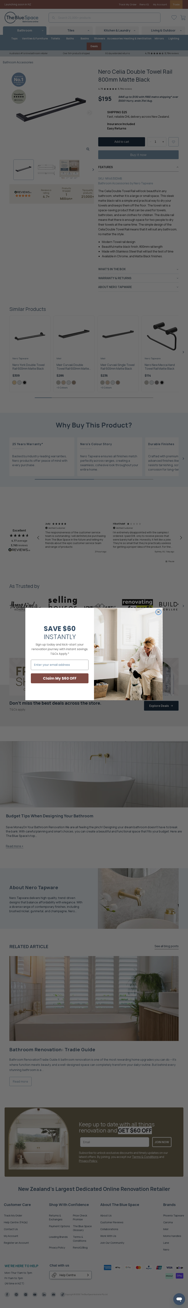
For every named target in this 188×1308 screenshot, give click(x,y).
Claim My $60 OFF (60, 678)
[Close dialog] (158, 612)
